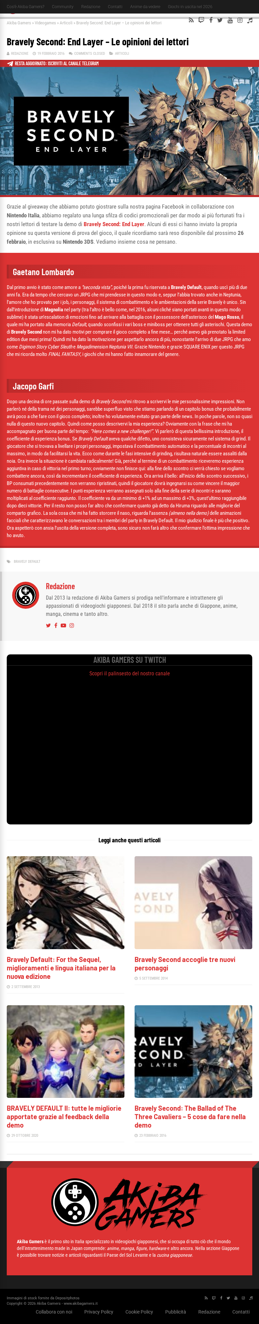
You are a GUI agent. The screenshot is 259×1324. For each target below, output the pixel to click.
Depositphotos (67, 1298)
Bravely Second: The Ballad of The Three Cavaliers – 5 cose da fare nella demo (190, 1116)
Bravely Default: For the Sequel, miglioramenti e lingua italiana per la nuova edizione (61, 967)
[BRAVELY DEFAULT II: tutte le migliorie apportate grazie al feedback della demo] (65, 1096)
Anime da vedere (145, 6)
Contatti (115, 6)
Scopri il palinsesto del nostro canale (129, 673)
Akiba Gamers (19, 22)
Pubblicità (175, 1312)
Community (63, 6)
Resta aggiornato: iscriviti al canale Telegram (57, 63)
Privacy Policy (98, 1312)
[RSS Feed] (191, 20)
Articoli (66, 22)
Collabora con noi (54, 1312)
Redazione (90, 6)
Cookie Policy (139, 1312)
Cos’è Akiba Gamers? (25, 6)
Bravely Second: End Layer (114, 224)
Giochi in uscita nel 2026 (190, 6)
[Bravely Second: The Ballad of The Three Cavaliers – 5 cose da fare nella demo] (193, 1096)
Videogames (45, 22)
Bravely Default (27, 561)
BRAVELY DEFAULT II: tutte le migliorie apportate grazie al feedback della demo (64, 1116)
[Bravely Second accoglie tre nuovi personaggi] (193, 947)
